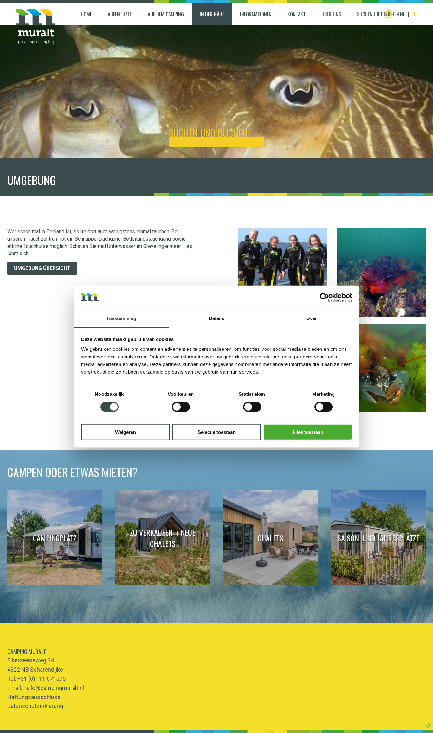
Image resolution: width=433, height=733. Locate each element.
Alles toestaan (307, 432)
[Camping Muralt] (35, 26)
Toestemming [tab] (121, 318)
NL (402, 14)
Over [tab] (311, 318)
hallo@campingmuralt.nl (53, 688)
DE (414, 14)
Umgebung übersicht (42, 268)
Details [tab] (216, 318)
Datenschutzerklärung (35, 706)
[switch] (181, 407)
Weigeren (125, 432)
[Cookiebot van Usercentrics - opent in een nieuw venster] (324, 297)
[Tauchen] (282, 272)
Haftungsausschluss (34, 697)
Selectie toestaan (217, 432)
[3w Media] (428, 725)
